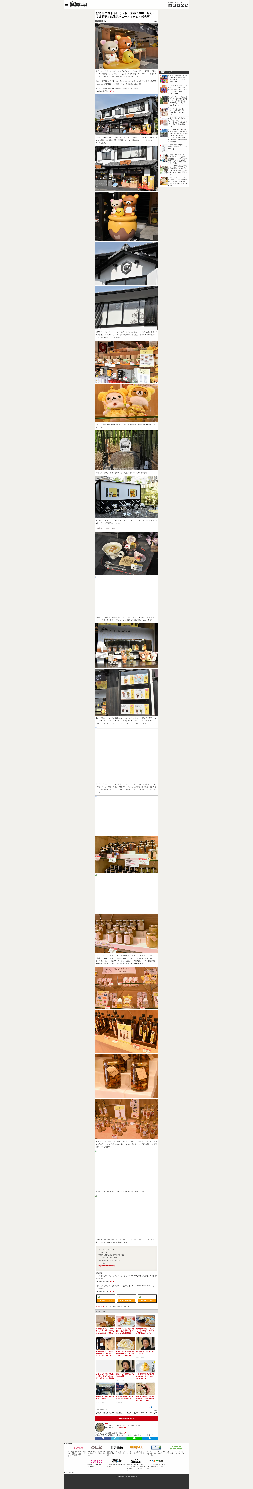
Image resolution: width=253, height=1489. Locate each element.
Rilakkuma (120, 1413)
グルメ (98, 1413)
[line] (134, 1438)
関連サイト (70, 1444)
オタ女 (136, 1413)
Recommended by (145, 1406)
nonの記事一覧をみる (126, 1418)
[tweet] (115, 1438)
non (155, 21)
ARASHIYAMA (108, 1413)
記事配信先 (70, 1472)
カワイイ (144, 1413)
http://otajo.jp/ (121, 1427)
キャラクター (154, 1413)
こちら (124, 1433)
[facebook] (103, 1438)
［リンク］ (113, 91)
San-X (129, 1413)
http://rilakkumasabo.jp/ (107, 1266)
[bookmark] (150, 1438)
